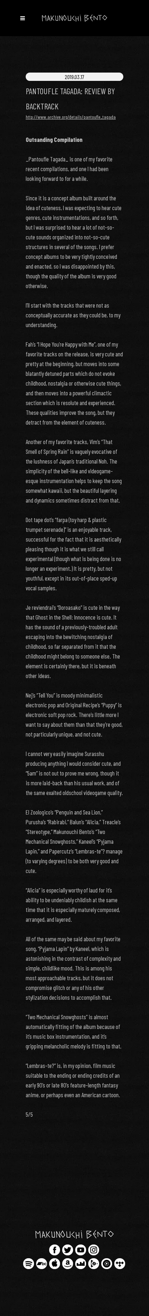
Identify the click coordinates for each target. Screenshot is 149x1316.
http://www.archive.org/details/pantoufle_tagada (71, 117)
